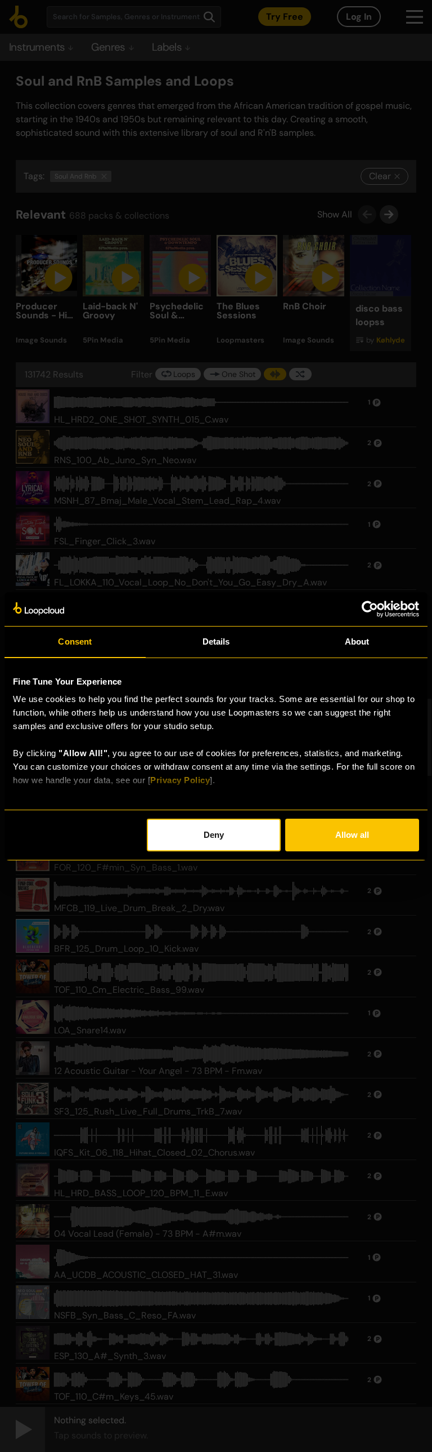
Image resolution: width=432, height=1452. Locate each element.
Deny (214, 835)
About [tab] (357, 641)
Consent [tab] (75, 641)
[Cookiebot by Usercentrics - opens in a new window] (370, 609)
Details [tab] (216, 641)
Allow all (352, 835)
